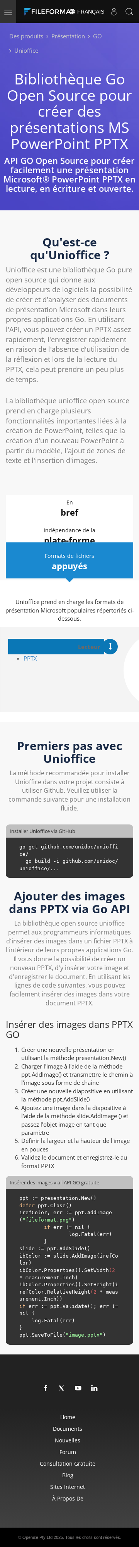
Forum (67, 1452)
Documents (67, 1428)
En (69, 508)
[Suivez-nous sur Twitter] (62, 1389)
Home (67, 1417)
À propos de (67, 1498)
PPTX (30, 658)
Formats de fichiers (69, 561)
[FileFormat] (51, 11)
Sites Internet (67, 1486)
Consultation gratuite (67, 1463)
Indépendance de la (69, 536)
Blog (67, 1475)
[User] (114, 11)
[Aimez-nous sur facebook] (46, 1389)
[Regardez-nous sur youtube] (78, 1389)
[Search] (129, 11)
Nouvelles (67, 1440)
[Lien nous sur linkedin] (95, 1389)
